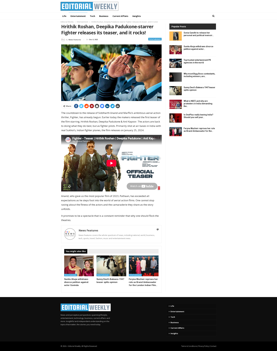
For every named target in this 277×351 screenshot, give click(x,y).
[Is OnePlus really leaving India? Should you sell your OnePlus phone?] (175, 118)
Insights (136, 16)
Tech (92, 16)
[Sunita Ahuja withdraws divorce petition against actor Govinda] (79, 265)
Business (103, 16)
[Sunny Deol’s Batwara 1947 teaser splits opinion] (111, 265)
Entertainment (78, 16)
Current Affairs (120, 16)
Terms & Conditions (189, 346)
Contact (213, 346)
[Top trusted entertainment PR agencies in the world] (175, 63)
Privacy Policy (203, 346)
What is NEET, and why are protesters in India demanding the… (198, 103)
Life (64, 16)
